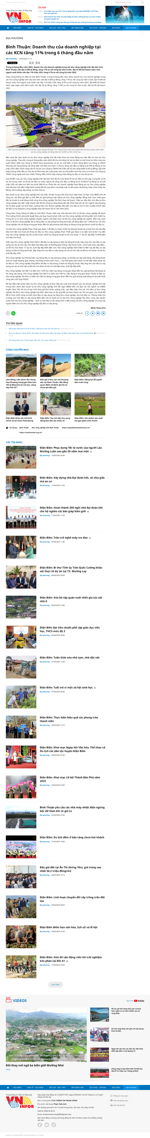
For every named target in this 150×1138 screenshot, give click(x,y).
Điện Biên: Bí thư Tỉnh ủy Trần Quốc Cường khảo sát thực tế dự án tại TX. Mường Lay (71, 569)
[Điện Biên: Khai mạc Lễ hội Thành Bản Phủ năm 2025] (21, 787)
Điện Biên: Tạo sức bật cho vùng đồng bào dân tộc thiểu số (55, 419)
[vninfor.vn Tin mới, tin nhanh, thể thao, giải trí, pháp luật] (18, 17)
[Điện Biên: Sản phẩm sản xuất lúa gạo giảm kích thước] (90, 403)
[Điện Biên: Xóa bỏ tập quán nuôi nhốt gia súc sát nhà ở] (21, 607)
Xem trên (130, 1001)
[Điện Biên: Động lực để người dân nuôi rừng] (90, 365)
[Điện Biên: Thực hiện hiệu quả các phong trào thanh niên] (21, 727)
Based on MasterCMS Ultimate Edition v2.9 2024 (25, 1135)
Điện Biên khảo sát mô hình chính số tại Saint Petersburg (19, 419)
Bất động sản (77, 28)
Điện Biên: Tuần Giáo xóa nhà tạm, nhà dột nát (70, 657)
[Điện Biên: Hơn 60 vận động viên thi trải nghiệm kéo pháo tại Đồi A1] (21, 966)
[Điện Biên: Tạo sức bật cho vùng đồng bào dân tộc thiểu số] (55, 403)
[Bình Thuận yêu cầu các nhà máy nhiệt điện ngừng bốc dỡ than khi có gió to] (21, 816)
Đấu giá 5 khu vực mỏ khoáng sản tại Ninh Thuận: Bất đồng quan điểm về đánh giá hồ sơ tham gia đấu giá (54, 383)
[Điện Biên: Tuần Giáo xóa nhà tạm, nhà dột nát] (21, 667)
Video (8, 1069)
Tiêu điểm (17, 28)
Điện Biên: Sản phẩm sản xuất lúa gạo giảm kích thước (89, 419)
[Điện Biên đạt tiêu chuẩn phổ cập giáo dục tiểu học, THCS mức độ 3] (21, 637)
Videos (20, 1000)
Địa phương (131, 28)
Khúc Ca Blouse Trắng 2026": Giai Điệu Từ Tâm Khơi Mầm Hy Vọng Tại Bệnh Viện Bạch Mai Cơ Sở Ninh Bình (51, 333)
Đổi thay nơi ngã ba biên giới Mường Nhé (35, 1065)
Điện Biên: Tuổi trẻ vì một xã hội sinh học (66, 687)
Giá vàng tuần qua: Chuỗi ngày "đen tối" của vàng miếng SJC (33, 340)
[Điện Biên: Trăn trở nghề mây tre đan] (21, 547)
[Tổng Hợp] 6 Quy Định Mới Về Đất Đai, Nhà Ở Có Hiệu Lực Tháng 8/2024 (127, 1070)
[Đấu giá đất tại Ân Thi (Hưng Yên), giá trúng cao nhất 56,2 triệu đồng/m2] (21, 876)
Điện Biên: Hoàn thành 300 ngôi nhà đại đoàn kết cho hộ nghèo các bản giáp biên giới (71, 509)
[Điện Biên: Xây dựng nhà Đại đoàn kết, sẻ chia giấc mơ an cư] (21, 487)
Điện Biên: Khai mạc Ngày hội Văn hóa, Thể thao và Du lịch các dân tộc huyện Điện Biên (72, 749)
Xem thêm (56, 984)
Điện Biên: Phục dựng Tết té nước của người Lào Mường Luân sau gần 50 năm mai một (71, 449)
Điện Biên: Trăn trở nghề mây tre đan (64, 537)
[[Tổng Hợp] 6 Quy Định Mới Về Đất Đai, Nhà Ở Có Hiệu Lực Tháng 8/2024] (99, 1075)
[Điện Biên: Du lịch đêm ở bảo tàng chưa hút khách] (21, 846)
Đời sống (116, 28)
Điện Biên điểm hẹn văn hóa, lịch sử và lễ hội (68, 927)
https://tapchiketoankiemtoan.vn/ (76, 428)
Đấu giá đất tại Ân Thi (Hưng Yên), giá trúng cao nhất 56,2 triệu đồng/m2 (70, 869)
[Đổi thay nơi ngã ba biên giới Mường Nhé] (46, 1035)
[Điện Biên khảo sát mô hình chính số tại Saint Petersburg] (21, 403)
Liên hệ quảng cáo (120, 1100)
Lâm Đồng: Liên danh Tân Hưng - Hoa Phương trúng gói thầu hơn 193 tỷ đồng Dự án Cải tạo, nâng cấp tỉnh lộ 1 (21, 383)
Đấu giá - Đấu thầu (57, 28)
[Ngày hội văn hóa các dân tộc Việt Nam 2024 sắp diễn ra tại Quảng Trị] (99, 1055)
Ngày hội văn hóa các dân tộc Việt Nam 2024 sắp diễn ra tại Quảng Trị (127, 1050)
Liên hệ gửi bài (119, 1105)
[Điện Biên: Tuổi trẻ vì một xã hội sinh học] (21, 697)
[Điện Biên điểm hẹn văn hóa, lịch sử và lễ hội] (21, 936)
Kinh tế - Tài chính (35, 28)
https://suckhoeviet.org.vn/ (30, 432)
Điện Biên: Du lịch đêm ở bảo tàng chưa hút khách (72, 837)
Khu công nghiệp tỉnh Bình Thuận (45, 428)
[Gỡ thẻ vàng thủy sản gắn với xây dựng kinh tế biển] (99, 1035)
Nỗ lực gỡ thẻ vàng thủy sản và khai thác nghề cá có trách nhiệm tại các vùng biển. (126, 1011)
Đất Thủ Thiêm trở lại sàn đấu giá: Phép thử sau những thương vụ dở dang (72, 22)
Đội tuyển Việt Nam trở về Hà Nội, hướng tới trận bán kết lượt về (34, 328)
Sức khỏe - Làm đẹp (97, 28)
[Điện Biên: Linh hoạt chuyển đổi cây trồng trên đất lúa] (21, 906)
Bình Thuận (24, 428)
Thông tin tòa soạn (120, 1096)
